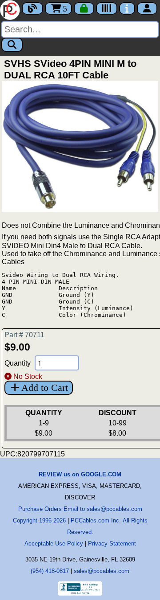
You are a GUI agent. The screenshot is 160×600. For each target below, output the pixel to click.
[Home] (11, 9)
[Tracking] (106, 8)
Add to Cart (44, 387)
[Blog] (32, 8)
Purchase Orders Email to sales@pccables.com (80, 509)
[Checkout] (84, 8)
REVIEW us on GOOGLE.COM (80, 474)
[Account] (147, 8)
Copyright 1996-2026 (39, 520)
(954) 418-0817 (50, 571)
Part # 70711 (24, 335)
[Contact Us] (127, 8)
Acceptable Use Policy (53, 543)
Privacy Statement (112, 543)
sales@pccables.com (101, 571)
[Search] (12, 45)
